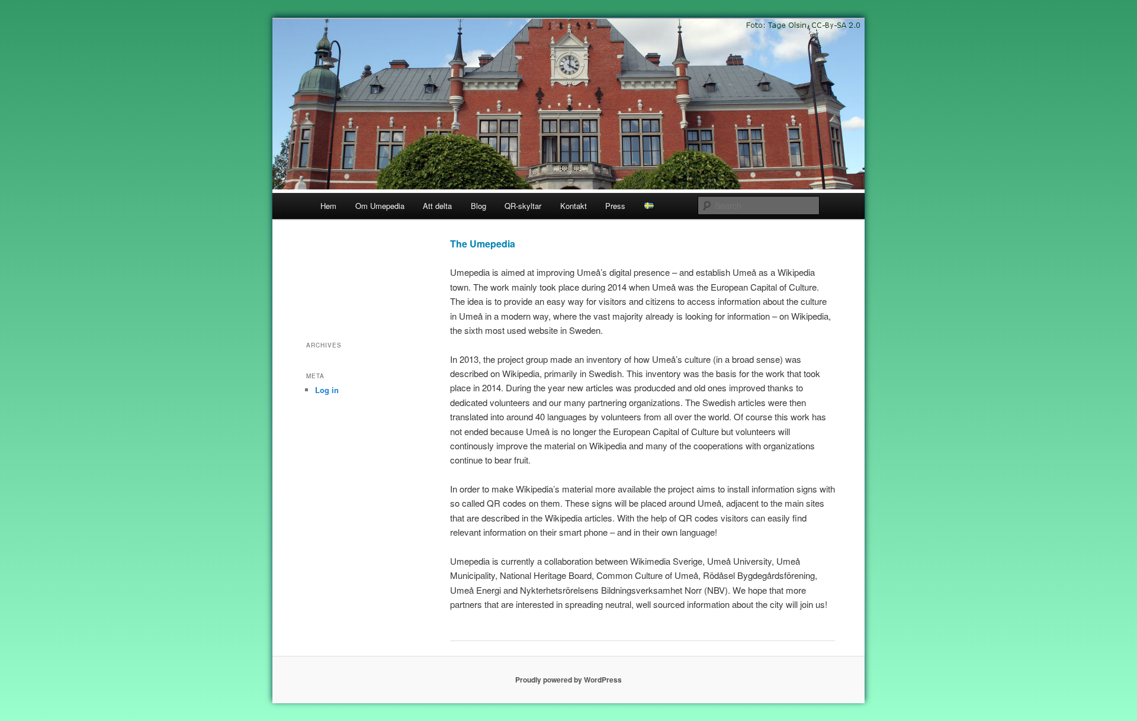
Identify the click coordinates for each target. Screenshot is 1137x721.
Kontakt (573, 205)
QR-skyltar (523, 205)
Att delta (437, 205)
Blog (478, 205)
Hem (328, 205)
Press (615, 205)
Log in (327, 389)
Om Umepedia (379, 205)
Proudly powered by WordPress (568, 679)
